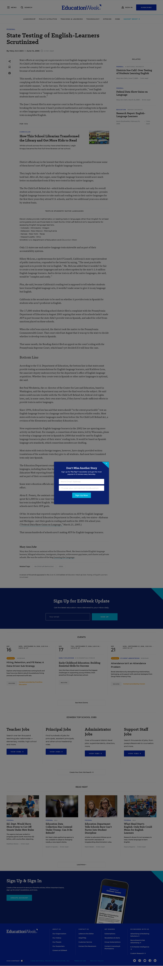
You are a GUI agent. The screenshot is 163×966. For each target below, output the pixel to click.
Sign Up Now (81, 495)
